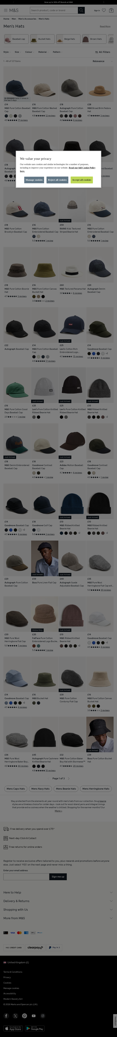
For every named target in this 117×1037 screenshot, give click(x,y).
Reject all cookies (57, 180)
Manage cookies (34, 180)
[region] (58, 169)
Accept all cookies (81, 180)
